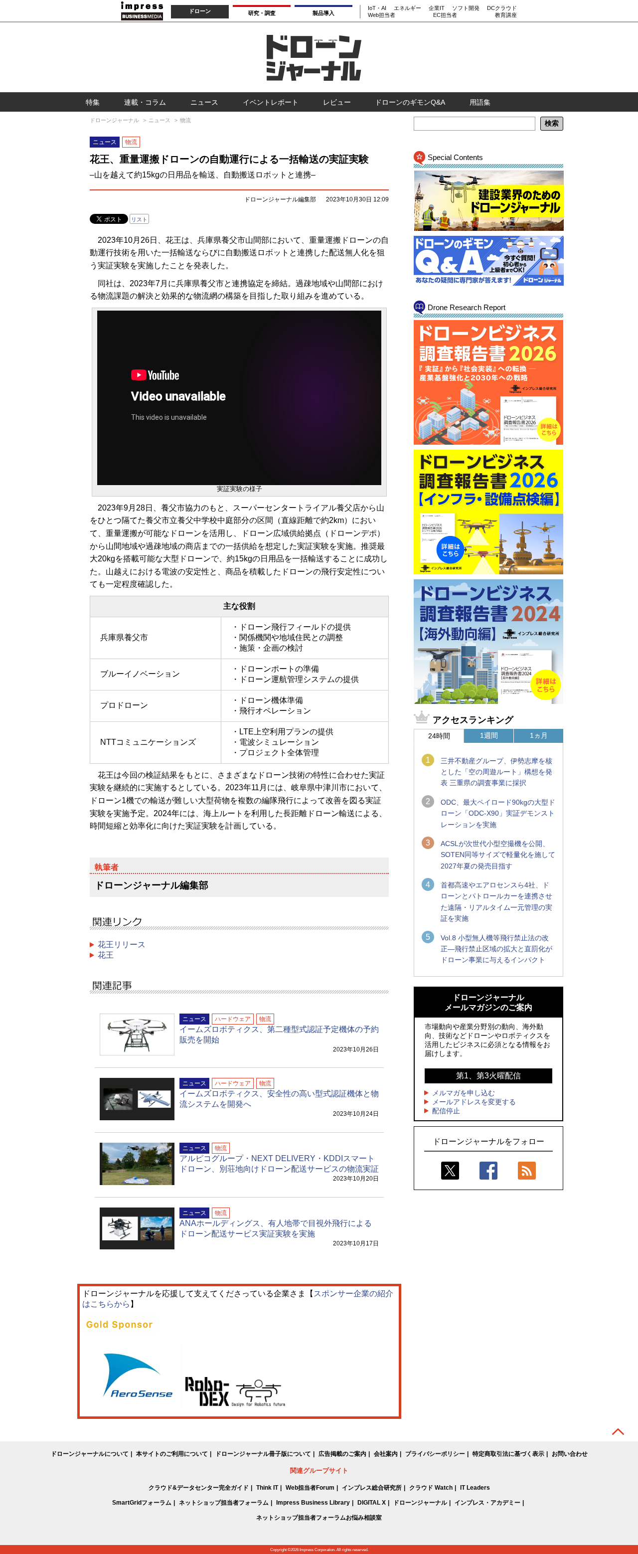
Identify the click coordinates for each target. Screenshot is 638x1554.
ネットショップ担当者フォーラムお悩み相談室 (319, 1517)
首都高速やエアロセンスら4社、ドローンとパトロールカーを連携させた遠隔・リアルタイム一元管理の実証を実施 (496, 901)
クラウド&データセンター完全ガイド (199, 1487)
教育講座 (506, 15)
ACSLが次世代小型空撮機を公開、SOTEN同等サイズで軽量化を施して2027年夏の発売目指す (498, 855)
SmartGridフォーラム (141, 1502)
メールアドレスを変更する (474, 1102)
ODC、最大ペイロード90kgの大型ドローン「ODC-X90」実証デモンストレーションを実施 (498, 813)
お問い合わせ (570, 1453)
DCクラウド (502, 8)
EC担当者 (445, 15)
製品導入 (323, 13)
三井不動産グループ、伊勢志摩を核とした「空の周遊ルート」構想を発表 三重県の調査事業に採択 (496, 772)
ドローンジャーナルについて (90, 1453)
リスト (139, 219)
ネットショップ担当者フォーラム (224, 1502)
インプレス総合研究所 (372, 1487)
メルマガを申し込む (463, 1093)
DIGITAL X (371, 1502)
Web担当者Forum (310, 1487)
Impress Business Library (313, 1502)
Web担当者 (381, 15)
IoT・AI (377, 8)
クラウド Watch (431, 1487)
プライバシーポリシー (435, 1453)
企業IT (437, 8)
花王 (106, 955)
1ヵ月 (539, 735)
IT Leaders (475, 1487)
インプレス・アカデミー (487, 1502)
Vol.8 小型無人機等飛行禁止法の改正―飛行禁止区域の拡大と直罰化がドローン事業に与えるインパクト (496, 949)
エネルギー (407, 8)
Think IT (267, 1487)
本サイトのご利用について (172, 1453)
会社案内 (386, 1453)
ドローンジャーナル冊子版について (263, 1453)
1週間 (489, 735)
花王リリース (122, 944)
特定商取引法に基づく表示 (508, 1453)
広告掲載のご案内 (342, 1453)
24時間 (439, 736)
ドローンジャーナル (420, 1502)
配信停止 (446, 1111)
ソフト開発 (465, 8)
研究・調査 (262, 13)
